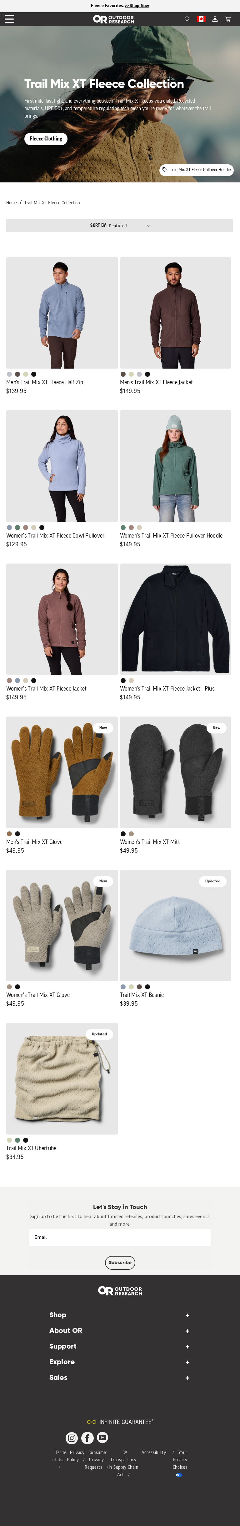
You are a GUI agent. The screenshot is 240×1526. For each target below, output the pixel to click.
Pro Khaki (25, 374)
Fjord (9, 527)
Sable (131, 833)
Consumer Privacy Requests (96, 1460)
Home (11, 203)
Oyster (33, 527)
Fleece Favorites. (108, 5)
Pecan (9, 833)
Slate (9, 374)
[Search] (174, 19)
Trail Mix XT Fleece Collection (52, 203)
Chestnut (17, 374)
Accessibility (154, 1453)
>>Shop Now (137, 5)
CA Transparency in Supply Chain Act (123, 1464)
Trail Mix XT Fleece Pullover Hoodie (200, 170)
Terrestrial (25, 527)
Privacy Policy (76, 1457)
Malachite (17, 527)
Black (33, 374)
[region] (120, 6)
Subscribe (120, 1262)
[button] (228, 19)
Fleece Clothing (46, 138)
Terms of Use (59, 1457)
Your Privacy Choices (180, 1460)
